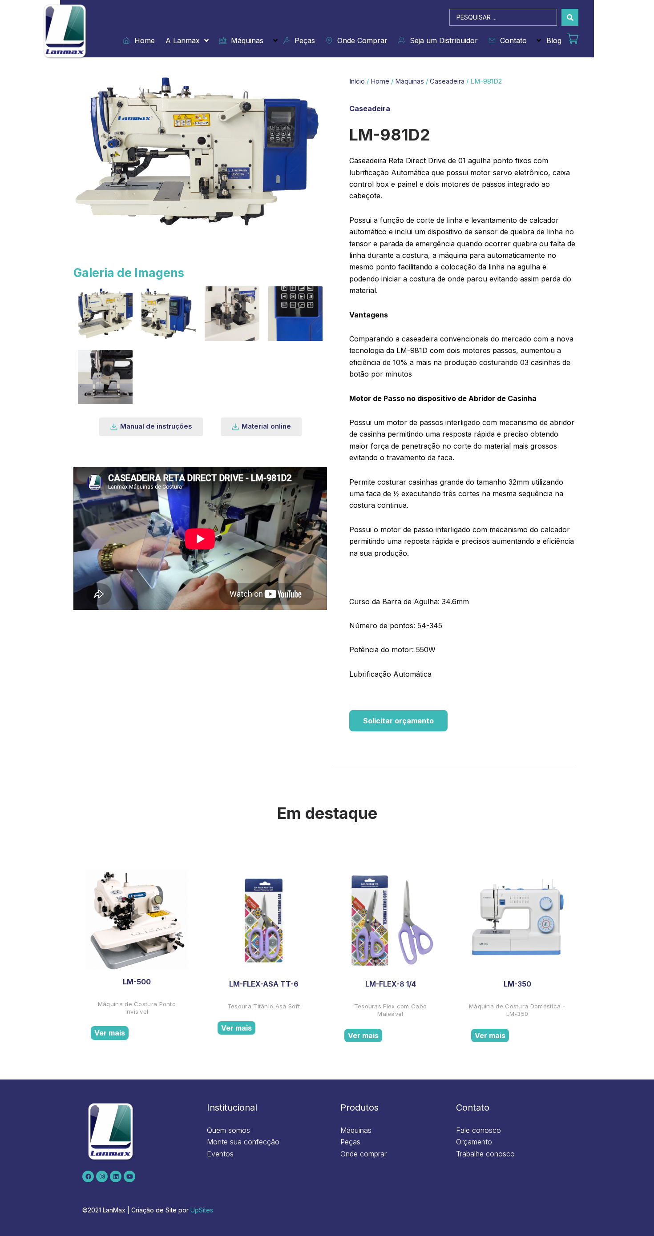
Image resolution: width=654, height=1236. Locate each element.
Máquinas (244, 40)
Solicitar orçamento (398, 720)
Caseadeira (447, 81)
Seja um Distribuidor (441, 40)
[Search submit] (569, 17)
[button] (151, 426)
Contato (511, 40)
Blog (553, 40)
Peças (302, 40)
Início (357, 81)
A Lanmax (183, 40)
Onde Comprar (360, 40)
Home (142, 40)
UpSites (201, 1210)
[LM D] (105, 313)
